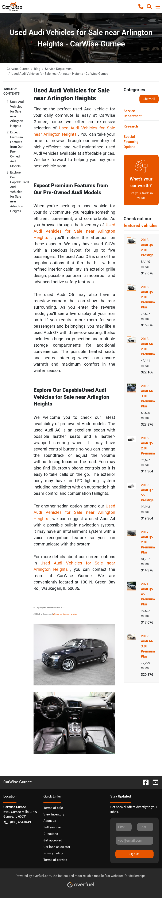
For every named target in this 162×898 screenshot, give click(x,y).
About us (49, 821)
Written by (65, 614)
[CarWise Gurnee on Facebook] (144, 782)
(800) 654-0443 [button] (20, 822)
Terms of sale (53, 808)
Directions (50, 834)
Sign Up (134, 854)
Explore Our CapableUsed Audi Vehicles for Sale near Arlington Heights (19, 192)
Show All (149, 98)
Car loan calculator (56, 847)
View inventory (53, 814)
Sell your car (52, 827)
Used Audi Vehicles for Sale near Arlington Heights (74, 231)
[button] (141, 6)
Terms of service (55, 860)
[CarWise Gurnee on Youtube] (154, 782)
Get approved (52, 840)
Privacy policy (53, 853)
